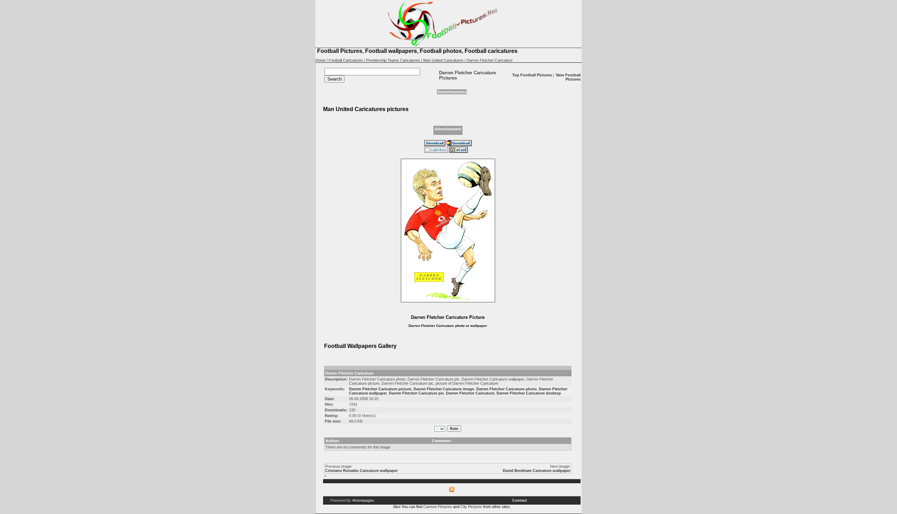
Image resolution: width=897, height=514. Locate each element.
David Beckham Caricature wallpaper (536, 470)
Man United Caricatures (443, 60)
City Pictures (471, 507)
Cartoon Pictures (437, 507)
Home (320, 60)
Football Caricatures (346, 60)
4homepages (363, 500)
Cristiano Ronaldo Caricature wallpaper (361, 470)
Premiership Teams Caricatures (393, 60)
